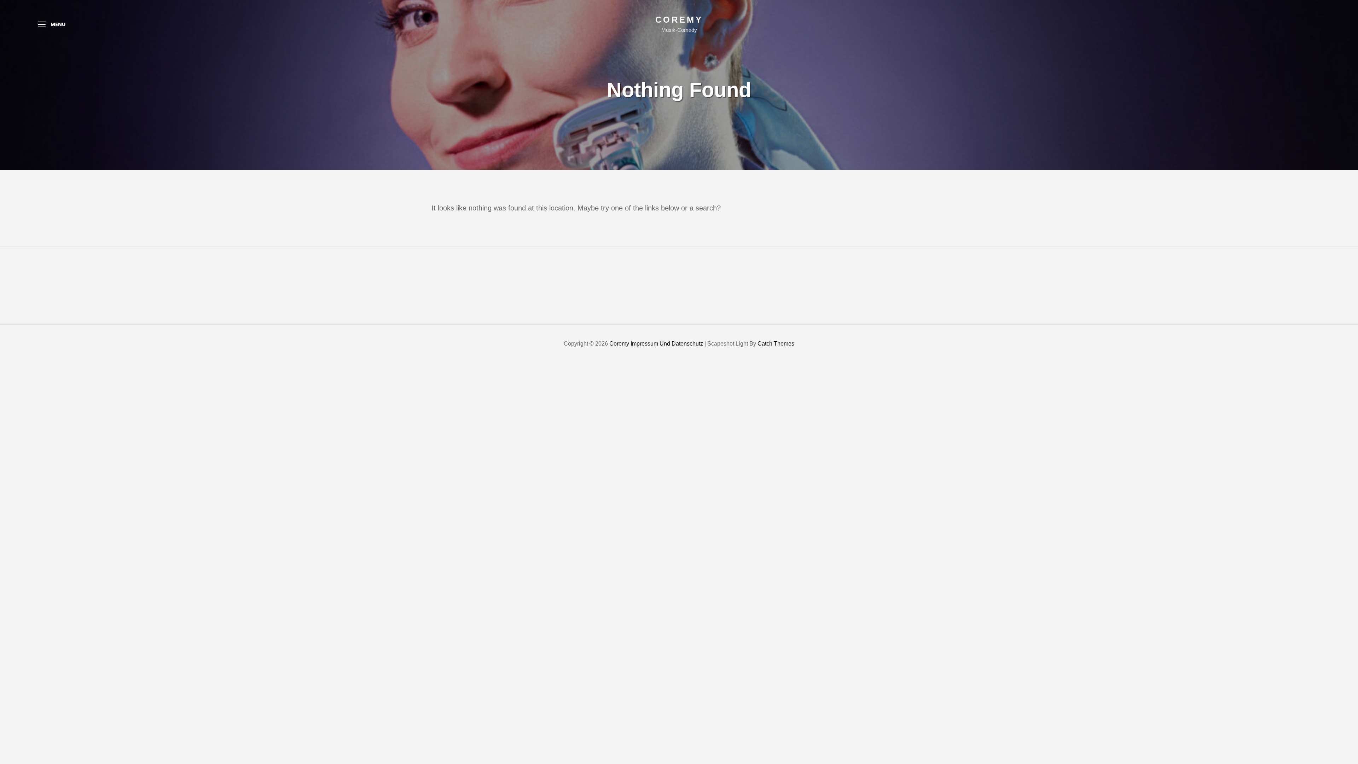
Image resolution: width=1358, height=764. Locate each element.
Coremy (679, 19)
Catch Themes (776, 344)
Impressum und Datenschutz (667, 344)
